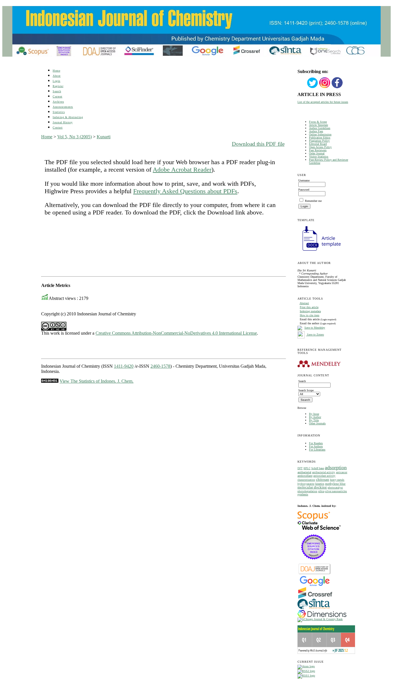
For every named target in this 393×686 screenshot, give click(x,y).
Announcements (63, 106)
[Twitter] (312, 87)
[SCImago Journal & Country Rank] (320, 619)
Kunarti (103, 136)
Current (57, 96)
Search (57, 91)
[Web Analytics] (49, 381)
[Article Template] (319, 251)
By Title (314, 420)
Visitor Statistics (318, 156)
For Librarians (317, 449)
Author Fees (316, 131)
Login (56, 81)
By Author (315, 417)
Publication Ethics (319, 137)
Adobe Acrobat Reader (182, 169)
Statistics (59, 112)
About (57, 75)
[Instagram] (325, 87)
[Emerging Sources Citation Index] (313, 562)
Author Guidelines (319, 128)
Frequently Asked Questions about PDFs (185, 191)
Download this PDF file (258, 144)
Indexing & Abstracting (68, 117)
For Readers (316, 443)
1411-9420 (123, 366)
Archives (58, 101)
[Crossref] (315, 597)
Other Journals (317, 423)
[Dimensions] (321, 616)
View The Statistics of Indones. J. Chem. (96, 381)
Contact (58, 127)
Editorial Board (318, 143)
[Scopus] (313, 519)
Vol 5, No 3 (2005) (74, 136)
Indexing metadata (310, 311)
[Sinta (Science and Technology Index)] (313, 609)
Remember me (313, 200)
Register (58, 86)
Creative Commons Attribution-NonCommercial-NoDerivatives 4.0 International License (176, 333)
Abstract (304, 303)
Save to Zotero (315, 334)
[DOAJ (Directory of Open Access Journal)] (314, 573)
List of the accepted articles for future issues (322, 102)
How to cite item (309, 315)
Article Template (318, 125)
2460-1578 (160, 366)
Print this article (309, 307)
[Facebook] (337, 87)
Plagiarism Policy (319, 140)
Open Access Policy (320, 147)
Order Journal (317, 153)
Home (56, 70)
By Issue (314, 413)
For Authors (316, 446)
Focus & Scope (318, 121)
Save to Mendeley (314, 327)
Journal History (63, 122)
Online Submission (320, 134)
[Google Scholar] (314, 585)
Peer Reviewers (318, 150)
